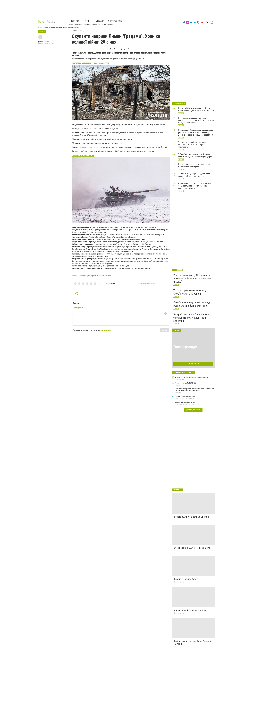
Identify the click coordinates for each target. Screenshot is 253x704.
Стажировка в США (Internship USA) (192, 547)
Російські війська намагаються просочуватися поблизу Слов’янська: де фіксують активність (196, 120)
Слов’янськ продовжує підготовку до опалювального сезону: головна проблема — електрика (194, 185)
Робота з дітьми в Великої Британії (191, 516)
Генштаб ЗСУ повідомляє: (83, 155)
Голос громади (185, 347)
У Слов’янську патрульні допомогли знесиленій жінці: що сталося (194, 175)
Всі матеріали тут (193, 364)
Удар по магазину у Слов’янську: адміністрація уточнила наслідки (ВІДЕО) (192, 278)
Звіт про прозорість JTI (108, 24)
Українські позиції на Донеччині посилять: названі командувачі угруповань (192, 144)
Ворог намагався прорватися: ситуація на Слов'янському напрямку (196, 165)
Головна (75, 21)
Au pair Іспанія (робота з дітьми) (190, 610)
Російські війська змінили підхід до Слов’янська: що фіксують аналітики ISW (196, 109)
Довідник (100, 21)
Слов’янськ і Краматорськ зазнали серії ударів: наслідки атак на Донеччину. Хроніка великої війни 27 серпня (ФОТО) (195, 132)
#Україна (74, 276)
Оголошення (78, 24)
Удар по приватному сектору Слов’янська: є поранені (189, 292)
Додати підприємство (193, 410)
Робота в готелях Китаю (186, 579)
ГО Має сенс (116, 21)
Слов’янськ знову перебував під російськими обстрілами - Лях (191, 304)
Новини (87, 21)
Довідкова (87, 24)
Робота (71, 24)
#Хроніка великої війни (104, 276)
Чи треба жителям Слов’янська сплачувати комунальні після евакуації (191, 317)
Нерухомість (96, 24)
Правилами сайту (106, 330)
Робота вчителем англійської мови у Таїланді (192, 642)
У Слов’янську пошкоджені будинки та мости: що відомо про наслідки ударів (195, 155)
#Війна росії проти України (87, 276)
